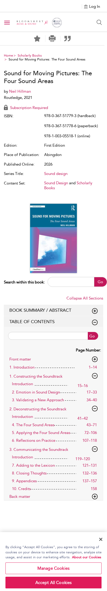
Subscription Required (28, 107)
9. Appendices (24, 481)
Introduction (22, 384)
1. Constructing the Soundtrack (36, 376)
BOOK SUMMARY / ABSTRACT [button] (40, 310)
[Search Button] (99, 22)
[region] (53, 561)
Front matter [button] (20, 359)
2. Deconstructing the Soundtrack (37, 409)
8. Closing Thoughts (29, 473)
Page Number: (88, 350)
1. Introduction (22, 367)
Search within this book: (24, 282)
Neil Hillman (20, 91)
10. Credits (21, 488)
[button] (52, 38)
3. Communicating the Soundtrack (38, 449)
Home (8, 55)
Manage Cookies (53, 568)
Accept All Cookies (53, 582)
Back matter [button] (19, 496)
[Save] (37, 39)
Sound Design (56, 183)
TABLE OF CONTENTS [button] (32, 321)
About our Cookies (86, 557)
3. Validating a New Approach (38, 400)
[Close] (100, 539)
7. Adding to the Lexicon (33, 465)
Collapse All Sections (84, 298)
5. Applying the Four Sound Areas (41, 432)
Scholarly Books (30, 55)
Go (100, 282)
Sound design (56, 173)
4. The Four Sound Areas (33, 425)
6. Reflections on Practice (33, 440)
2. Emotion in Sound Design (36, 392)
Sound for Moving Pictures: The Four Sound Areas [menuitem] (47, 59)
